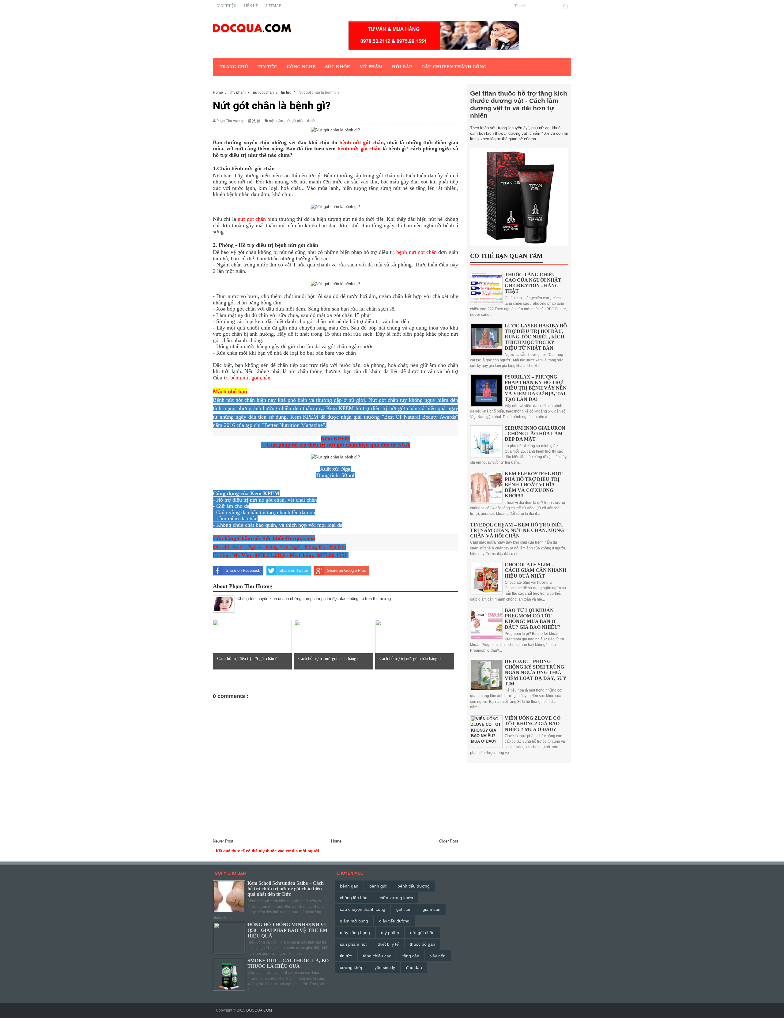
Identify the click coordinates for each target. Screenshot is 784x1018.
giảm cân (431, 909)
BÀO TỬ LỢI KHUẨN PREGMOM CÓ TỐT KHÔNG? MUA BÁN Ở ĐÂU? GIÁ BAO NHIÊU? (532, 619)
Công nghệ (301, 66)
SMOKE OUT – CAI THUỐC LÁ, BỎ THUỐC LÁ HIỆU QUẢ (288, 963)
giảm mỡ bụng (354, 920)
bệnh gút (377, 886)
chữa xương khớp (396, 897)
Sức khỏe (337, 66)
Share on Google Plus (346, 570)
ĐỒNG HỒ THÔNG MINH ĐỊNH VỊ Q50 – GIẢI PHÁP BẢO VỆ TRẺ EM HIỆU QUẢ (287, 930)
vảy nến (438, 955)
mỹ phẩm (276, 121)
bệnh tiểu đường (414, 886)
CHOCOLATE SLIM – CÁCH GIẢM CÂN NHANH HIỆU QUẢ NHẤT (535, 570)
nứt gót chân (295, 121)
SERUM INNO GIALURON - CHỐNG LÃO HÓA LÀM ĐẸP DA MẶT (535, 433)
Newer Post (223, 841)
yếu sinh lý (385, 967)
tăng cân (410, 955)
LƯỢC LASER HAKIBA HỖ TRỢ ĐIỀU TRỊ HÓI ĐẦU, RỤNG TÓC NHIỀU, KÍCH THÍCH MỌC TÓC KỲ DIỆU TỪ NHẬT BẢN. (536, 337)
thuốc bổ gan (422, 944)
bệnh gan (349, 886)
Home (336, 841)
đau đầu (414, 967)
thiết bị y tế (388, 944)
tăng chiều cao (377, 955)
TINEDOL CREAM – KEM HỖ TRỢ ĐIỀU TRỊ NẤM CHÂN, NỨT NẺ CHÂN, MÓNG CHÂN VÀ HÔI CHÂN (517, 530)
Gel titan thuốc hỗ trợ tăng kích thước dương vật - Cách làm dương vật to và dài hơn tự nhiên (518, 104)
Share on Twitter (293, 570)
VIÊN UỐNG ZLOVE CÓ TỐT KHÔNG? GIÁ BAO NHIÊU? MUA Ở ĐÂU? (532, 723)
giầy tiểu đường (394, 920)
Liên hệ (251, 6)
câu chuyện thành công (362, 909)
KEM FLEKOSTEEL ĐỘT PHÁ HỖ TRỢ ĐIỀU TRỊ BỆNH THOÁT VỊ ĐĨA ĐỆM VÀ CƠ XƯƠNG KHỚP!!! (534, 485)
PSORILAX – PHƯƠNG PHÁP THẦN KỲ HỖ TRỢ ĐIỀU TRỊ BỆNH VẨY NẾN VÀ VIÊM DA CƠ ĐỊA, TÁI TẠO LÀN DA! (536, 388)
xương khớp (352, 967)
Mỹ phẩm (371, 66)
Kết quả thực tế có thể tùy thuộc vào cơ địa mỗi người (267, 851)
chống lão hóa (354, 897)
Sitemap (273, 6)
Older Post (448, 841)
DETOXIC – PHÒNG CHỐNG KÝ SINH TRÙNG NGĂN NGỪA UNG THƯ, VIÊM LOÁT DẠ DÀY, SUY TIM (535, 672)
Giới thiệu (226, 6)
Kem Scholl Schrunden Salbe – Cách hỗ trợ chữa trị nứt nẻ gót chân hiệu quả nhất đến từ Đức (285, 888)
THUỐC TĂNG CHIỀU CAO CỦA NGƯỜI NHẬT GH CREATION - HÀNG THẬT (533, 283)
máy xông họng (355, 932)
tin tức (311, 121)
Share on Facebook (243, 570)
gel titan (404, 909)
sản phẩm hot (353, 944)
